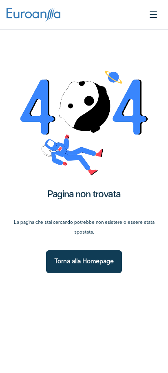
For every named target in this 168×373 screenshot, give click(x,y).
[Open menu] (153, 15)
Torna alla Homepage (84, 261)
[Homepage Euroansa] (33, 15)
